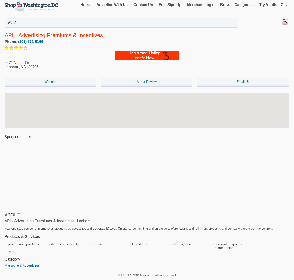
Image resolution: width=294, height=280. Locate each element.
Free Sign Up (170, 5)
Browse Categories (237, 5)
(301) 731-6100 (30, 42)
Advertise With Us (112, 5)
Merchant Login (201, 5)
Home (85, 5)
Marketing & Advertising (22, 265)
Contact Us (143, 5)
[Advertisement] (142, 173)
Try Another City (273, 5)
